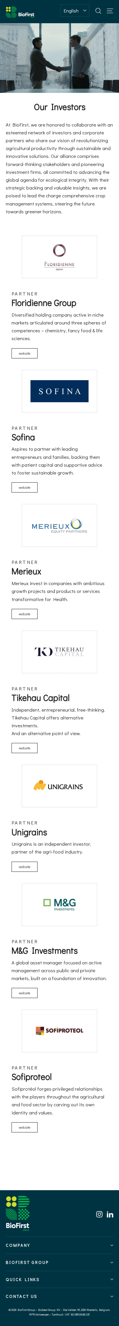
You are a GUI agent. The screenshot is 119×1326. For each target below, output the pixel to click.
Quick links (23, 1279)
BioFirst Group (27, 1262)
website (24, 353)
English (71, 10)
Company (18, 1245)
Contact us (22, 1296)
